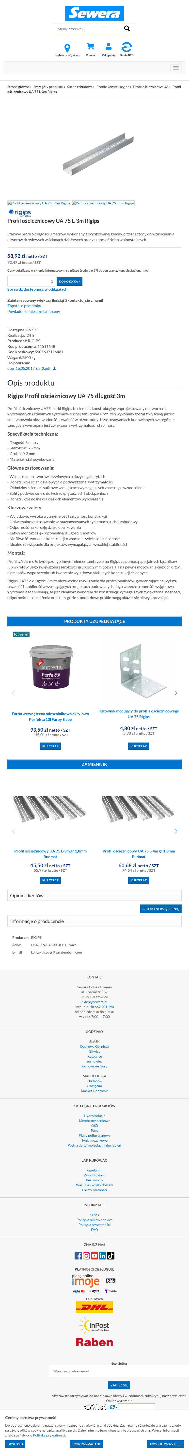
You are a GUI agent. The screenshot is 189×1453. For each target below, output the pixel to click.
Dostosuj (15, 1444)
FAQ (94, 1229)
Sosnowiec (94, 1061)
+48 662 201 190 (101, 1007)
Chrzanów (94, 1081)
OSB (94, 1125)
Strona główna (18, 87)
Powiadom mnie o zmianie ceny (33, 311)
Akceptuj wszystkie (165, 1444)
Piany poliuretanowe (94, 1135)
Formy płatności (94, 1190)
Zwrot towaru (94, 1175)
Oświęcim (94, 1086)
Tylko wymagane (86, 1444)
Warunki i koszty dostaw (94, 1185)
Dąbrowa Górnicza (94, 1046)
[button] (176, 693)
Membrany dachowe (94, 1120)
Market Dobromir (94, 1091)
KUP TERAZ (50, 746)
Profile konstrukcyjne (112, 87)
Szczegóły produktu (48, 87)
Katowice (94, 1056)
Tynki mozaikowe (94, 1140)
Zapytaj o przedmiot (24, 305)
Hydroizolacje (94, 1116)
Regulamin (94, 1170)
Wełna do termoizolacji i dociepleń (94, 1145)
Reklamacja (94, 1180)
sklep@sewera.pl (94, 1002)
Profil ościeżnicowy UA (151, 87)
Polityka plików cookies (94, 1220)
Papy (94, 1130)
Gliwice (94, 1051)
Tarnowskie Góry (94, 1066)
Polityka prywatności (95, 1225)
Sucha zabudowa (80, 87)
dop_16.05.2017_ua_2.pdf (28, 368)
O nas (94, 1215)
